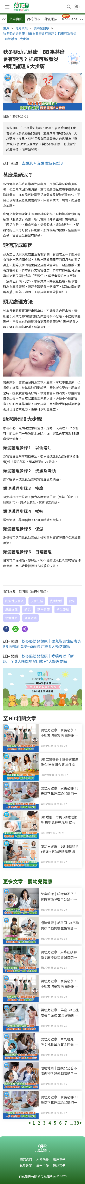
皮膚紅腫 (37, 601)
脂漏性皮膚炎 (14, 601)
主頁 (6, 28)
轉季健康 (43, 609)
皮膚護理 (11, 609)
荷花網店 (51, 18)
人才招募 (42, 1159)
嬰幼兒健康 (41, 28)
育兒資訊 (21, 28)
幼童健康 (11, 618)
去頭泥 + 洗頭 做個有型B (42, 163)
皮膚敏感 (56, 601)
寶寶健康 (30, 618)
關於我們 (26, 1159)
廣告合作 (42, 1165)
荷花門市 (33, 18)
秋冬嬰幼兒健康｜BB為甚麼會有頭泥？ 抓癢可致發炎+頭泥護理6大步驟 (39, 36)
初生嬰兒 (63, 609)
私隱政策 (26, 1165)
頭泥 (27, 609)
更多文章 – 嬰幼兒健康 (27, 881)
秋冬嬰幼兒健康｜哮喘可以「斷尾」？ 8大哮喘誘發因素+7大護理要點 (38, 658)
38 (76, 1123)
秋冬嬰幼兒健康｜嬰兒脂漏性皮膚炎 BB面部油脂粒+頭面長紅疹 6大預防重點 (42, 643)
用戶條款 (59, 1159)
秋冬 (72, 601)
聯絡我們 (59, 1165)
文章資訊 (15, 18)
